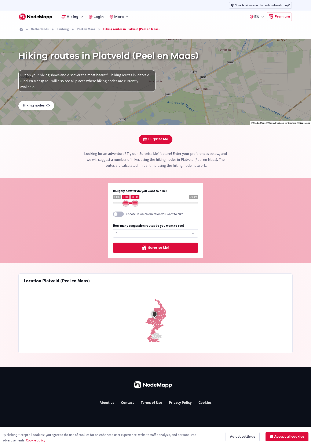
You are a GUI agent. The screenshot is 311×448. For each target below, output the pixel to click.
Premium (282, 16)
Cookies (205, 402)
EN (256, 16)
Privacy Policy (180, 402)
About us (107, 402)
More (119, 16)
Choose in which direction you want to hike (154, 214)
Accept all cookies (289, 436)
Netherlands (40, 29)
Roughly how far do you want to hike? (140, 191)
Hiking (72, 16)
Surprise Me (158, 139)
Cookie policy (35, 440)
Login (99, 16)
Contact (127, 402)
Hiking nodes (34, 105)
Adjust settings (242, 436)
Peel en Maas (86, 29)
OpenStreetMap (276, 123)
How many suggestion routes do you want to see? (148, 226)
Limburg (63, 29)
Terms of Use (151, 402)
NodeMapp (304, 123)
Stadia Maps (259, 123)
